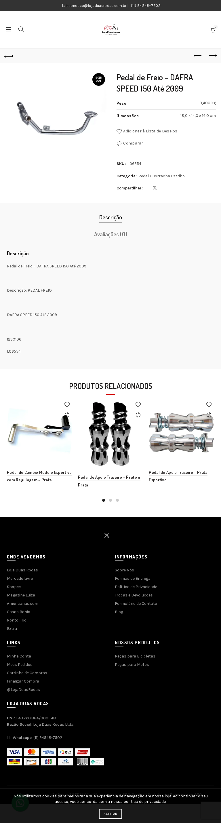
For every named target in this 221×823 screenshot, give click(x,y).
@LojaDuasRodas (23, 689)
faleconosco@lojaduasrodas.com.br (94, 5)
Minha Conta (19, 656)
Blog (119, 611)
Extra (12, 628)
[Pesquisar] (21, 29)
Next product (212, 56)
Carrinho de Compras (27, 672)
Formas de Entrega (132, 578)
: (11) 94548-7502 (37, 737)
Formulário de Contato (136, 603)
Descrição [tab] (110, 217)
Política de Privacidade (136, 586)
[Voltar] (8, 56)
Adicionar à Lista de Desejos (150, 131)
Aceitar (110, 814)
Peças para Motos (132, 664)
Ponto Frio (16, 620)
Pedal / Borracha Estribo (161, 176)
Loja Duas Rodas (22, 570)
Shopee (14, 586)
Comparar (133, 143)
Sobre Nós (124, 570)
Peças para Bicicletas (135, 656)
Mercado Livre (20, 578)
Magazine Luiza (21, 595)
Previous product (198, 56)
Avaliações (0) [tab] (110, 234)
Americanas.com (22, 603)
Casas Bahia (18, 611)
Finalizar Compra (23, 681)
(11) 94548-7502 (146, 5)
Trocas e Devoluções (134, 595)
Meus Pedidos (20, 664)
